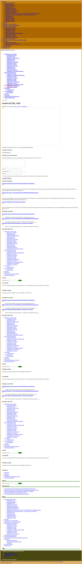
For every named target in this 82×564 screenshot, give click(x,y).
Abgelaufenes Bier (9, 17)
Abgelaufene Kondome (10, 8)
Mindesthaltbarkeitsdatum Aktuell (12, 476)
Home (4, 1)
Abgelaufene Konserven (10, 9)
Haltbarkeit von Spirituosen (11, 37)
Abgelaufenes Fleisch (10, 18)
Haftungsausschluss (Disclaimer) (12, 44)
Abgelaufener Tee (9, 16)
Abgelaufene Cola (9, 4)
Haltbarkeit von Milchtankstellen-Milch (14, 33)
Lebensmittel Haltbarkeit (10, 72)
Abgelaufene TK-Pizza (12, 55)
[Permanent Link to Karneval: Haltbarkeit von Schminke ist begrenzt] (3, 205)
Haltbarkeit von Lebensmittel (9, 26)
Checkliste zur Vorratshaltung (9, 24)
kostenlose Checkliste (41, 287)
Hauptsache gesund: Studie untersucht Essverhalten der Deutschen (18, 183)
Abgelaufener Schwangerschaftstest (15, 71)
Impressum (8, 45)
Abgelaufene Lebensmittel (9, 3)
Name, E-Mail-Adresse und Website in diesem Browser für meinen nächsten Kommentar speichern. (26, 176)
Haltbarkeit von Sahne (10, 34)
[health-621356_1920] (31, 145)
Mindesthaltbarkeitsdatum (11, 536)
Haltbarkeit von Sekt (10, 21)
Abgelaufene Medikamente (11, 11)
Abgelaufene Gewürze (10, 5)
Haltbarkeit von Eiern (10, 28)
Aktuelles (5, 22)
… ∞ (34, 217)
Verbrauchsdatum (7, 46)
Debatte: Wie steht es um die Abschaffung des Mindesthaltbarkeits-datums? (20, 192)
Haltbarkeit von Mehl (10, 32)
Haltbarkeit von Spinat (10, 36)
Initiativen (7, 474)
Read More (60, 561)
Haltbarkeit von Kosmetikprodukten (11, 25)
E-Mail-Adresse (6, 171)
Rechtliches (5, 41)
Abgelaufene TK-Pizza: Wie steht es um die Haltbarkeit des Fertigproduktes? (22, 13)
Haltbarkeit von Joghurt (10, 29)
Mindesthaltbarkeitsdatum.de (10, 85)
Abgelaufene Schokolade (11, 12)
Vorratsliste (7, 266)
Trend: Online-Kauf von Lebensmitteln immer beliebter (17, 494)
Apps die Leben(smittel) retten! (41, 295)
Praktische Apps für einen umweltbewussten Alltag (14, 40)
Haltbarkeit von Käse (10, 30)
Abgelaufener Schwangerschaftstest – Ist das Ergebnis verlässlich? (20, 15)
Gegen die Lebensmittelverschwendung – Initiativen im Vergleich (17, 223)
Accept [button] (56, 561)
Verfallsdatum (6, 48)
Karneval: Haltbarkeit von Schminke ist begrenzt (13, 202)
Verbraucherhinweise (9, 478)
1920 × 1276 (17, 106)
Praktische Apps (10, 89)
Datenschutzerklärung (10, 42)
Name (4, 169)
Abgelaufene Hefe (9, 7)
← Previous (4, 100)
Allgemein (7, 472)
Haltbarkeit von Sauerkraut (9, 38)
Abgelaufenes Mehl (9, 20)
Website (4, 173)
